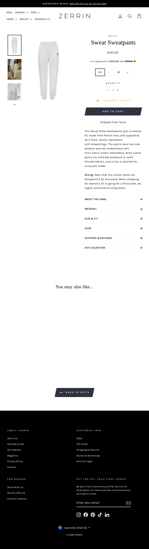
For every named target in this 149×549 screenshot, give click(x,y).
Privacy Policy (15, 461)
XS (100, 72)
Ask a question (95, 247)
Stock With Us (15, 487)
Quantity (113, 83)
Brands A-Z (42, 19)
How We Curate (15, 444)
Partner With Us (16, 492)
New (9, 12)
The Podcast (14, 449)
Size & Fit (91, 218)
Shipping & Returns (98, 238)
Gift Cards (82, 444)
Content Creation (17, 498)
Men (34, 12)
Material (91, 208)
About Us (12, 438)
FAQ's (79, 438)
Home (10, 19)
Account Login (84, 461)
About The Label (96, 199)
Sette (113, 36)
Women (20, 12)
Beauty (25, 19)
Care (88, 228)
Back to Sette (77, 392)
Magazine (12, 455)
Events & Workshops (88, 455)
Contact (11, 467)
